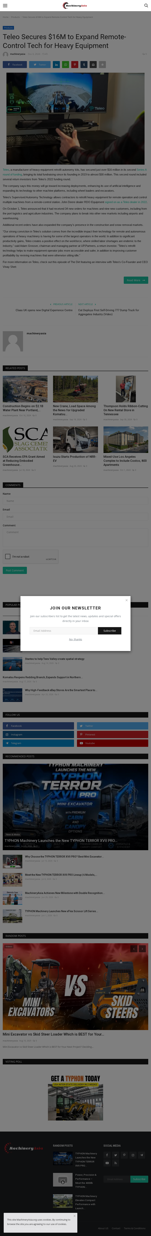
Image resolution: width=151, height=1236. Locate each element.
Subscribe (109, 630)
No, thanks (75, 639)
